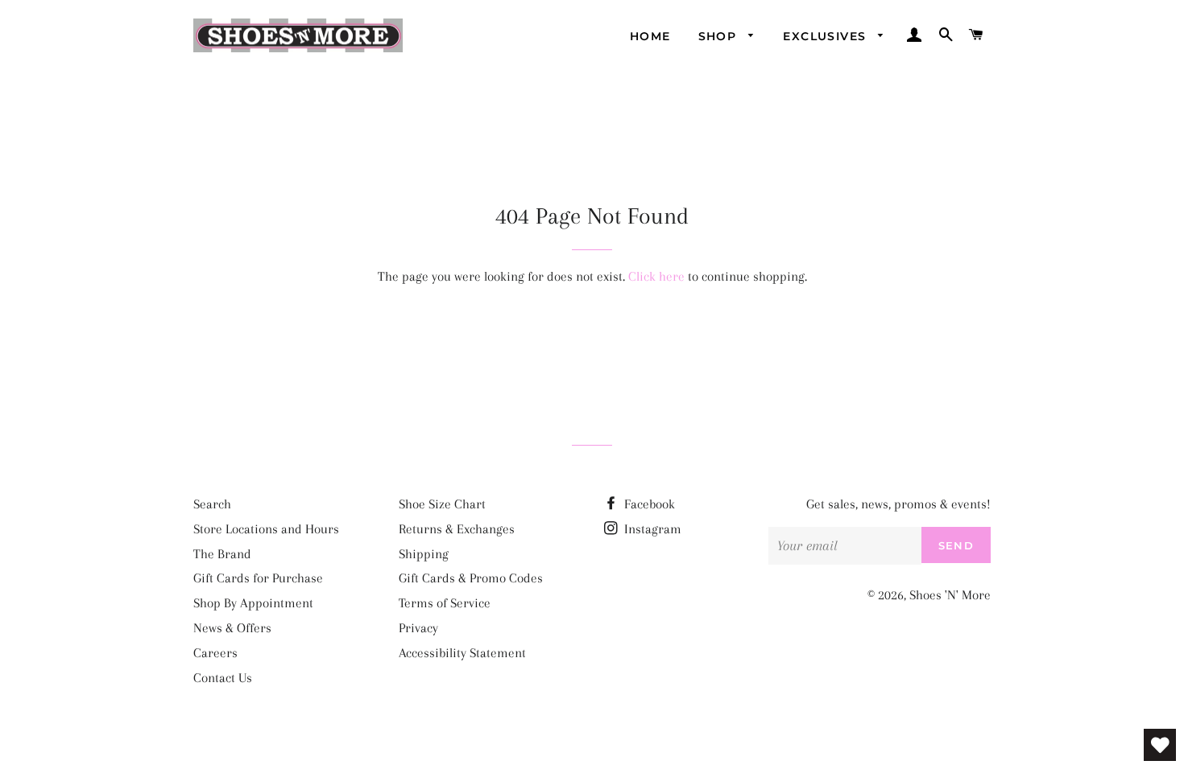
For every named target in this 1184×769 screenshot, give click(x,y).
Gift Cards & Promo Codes (471, 578)
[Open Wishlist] (1160, 745)
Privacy (418, 627)
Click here (656, 276)
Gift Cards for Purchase (258, 578)
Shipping (424, 553)
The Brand (222, 553)
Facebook (648, 504)
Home (650, 36)
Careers (215, 652)
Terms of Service (445, 603)
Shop (719, 36)
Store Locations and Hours (266, 529)
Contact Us (222, 677)
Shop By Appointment (253, 603)
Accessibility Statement (462, 652)
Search (212, 504)
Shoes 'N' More (950, 594)
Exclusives (826, 36)
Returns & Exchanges (457, 529)
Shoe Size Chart (442, 504)
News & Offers (232, 627)
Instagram (651, 529)
